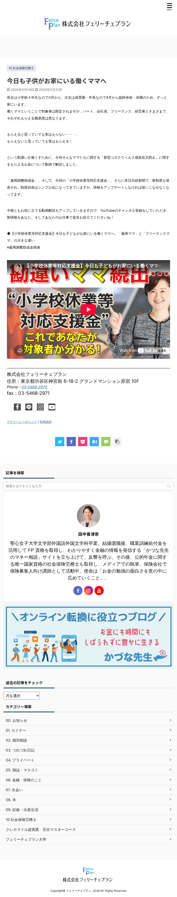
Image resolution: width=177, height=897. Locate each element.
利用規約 (46, 422)
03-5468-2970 (34, 387)
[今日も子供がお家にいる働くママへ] (94, 441)
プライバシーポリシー (22, 422)
